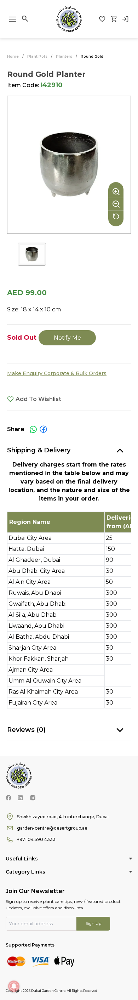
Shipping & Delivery (38, 450)
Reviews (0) (26, 730)
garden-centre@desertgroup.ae (52, 828)
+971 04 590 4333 (36, 839)
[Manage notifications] (13, 986)
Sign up (93, 923)
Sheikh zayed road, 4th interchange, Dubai (63, 816)
